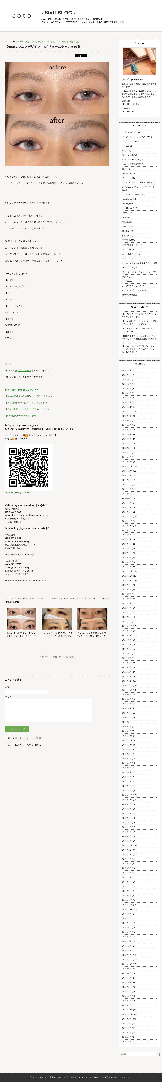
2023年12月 (127, 516)
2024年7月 (126, 485)
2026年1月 (126, 402)
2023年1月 (126, 567)
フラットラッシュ (129, 245)
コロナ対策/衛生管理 (131, 164)
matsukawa (127, 199)
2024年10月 (127, 471)
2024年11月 (127, 466)
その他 (125, 281)
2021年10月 (127, 635)
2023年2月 (126, 562)
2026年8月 (126, 370)
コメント (10, 697)
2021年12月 (127, 626)
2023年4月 (126, 553)
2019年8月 (126, 754)
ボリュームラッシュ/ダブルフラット (53, 42)
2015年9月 (126, 969)
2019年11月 (127, 740)
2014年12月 (127, 1010)
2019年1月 (126, 786)
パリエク (126, 146)
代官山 (125, 236)
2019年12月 (127, 736)
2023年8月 (126, 535)
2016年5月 (126, 932)
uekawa (125, 217)
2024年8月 (126, 480)
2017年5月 (126, 877)
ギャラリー (127, 178)
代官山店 (126, 101)
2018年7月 (126, 813)
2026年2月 (126, 398)
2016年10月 (127, 909)
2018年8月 (126, 809)
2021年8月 (126, 644)
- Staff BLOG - (58, 13)
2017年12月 (127, 845)
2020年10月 (127, 690)
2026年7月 (126, 375)
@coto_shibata (23, 370)
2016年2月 (126, 946)
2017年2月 (126, 891)
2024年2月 (126, 507)
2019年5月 (126, 768)
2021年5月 (126, 658)
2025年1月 (126, 457)
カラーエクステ (128, 254)
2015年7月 (126, 978)
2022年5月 (126, 603)
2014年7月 (126, 1033)
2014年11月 (127, 1014)
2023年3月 (126, 558)
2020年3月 (126, 722)
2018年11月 (127, 795)
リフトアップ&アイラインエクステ (137, 272)
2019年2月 (126, 781)
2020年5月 (126, 713)
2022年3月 (126, 612)
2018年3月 (126, 832)
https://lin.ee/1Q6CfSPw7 (17, 492)
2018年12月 (127, 791)
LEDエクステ (128, 267)
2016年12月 (127, 900)
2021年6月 (126, 654)
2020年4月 (126, 717)
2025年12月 (127, 407)
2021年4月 (126, 663)
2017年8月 (126, 864)
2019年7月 (126, 759)
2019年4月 (126, 772)
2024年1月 (126, 512)
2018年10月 (127, 800)
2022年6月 (126, 599)
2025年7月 (126, 430)
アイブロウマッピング (131, 286)
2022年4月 (126, 608)
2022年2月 (126, 617)
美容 (124, 169)
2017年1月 (126, 896)
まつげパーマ (128, 141)
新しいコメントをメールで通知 (24, 737)
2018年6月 (126, 818)
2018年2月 (126, 836)
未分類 (125, 231)
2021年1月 (126, 676)
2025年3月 (126, 448)
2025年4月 (126, 443)
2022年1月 (126, 622)
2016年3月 (126, 941)
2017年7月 (126, 868)
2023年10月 (127, 526)
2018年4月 (126, 827)
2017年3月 (126, 886)
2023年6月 (126, 544)
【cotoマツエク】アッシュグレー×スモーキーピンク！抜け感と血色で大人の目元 (139, 339)
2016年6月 (126, 928)
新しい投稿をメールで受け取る (24, 745)
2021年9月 (126, 640)
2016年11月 (127, 905)
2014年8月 (126, 1028)
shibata (20, 42)
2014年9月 (126, 1023)
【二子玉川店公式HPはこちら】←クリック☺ (27, 409)
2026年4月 (126, 389)
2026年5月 (126, 384)
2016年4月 (126, 937)
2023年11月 (127, 521)
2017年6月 (126, 873)
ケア (124, 277)
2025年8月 (126, 425)
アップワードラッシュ (131, 258)
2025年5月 (126, 439)
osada (125, 226)
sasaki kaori (127, 208)
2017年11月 (127, 850)
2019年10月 (127, 745)
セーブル (126, 249)
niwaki (125, 204)
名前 (7, 687)
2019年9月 (126, 749)
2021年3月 (126, 667)
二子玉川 (126, 240)
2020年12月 (127, 681)
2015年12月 (127, 955)
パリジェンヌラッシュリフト (134, 137)
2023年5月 (126, 548)
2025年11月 (127, 411)
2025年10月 (127, 416)
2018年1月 (126, 841)
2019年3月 (126, 777)
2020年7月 (126, 704)
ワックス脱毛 (128, 155)
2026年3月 (126, 393)
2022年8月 (126, 590)
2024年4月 (126, 498)
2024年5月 (126, 494)
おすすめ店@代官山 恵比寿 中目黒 (138, 187)
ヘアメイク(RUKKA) (131, 160)
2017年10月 (127, 854)
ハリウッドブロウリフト (132, 290)
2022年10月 (127, 580)
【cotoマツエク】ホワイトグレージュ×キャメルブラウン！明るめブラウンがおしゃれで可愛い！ (139, 349)
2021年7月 (126, 649)
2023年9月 (126, 530)
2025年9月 (126, 421)
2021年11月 (127, 631)
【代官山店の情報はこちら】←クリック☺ (26, 402)
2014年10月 (127, 1019)
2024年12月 (127, 462)
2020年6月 (126, 708)
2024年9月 (126, 475)
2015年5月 (126, 987)
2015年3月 (126, 996)
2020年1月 (126, 731)
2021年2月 (126, 672)
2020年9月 (126, 695)
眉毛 (124, 150)
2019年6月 (126, 763)
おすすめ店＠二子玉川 (131, 194)
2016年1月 (126, 950)
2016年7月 (126, 923)
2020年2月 (126, 727)
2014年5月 (126, 1042)
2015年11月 (127, 960)
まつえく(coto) (30, 42)
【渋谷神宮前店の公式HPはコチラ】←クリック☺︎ (30, 396)
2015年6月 (126, 982)
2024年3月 (126, 503)
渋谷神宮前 (74, 42)
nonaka (125, 222)
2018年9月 (126, 804)
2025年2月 (126, 453)
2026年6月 (126, 379)
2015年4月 (126, 991)
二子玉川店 (127, 108)
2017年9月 (126, 859)
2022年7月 (126, 594)
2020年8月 (126, 699)
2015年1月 (126, 1005)
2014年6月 (126, 1037)
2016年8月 (126, 918)
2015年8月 (126, 973)
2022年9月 (126, 585)
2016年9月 (126, 914)
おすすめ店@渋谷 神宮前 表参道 (137, 182)
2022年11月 (127, 576)
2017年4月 (126, 882)
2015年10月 (127, 964)
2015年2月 (126, 1001)
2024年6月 (126, 489)
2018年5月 (126, 823)
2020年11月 (127, 685)
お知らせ (126, 173)
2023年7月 (126, 539)
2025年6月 (126, 434)
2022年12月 (127, 571)
